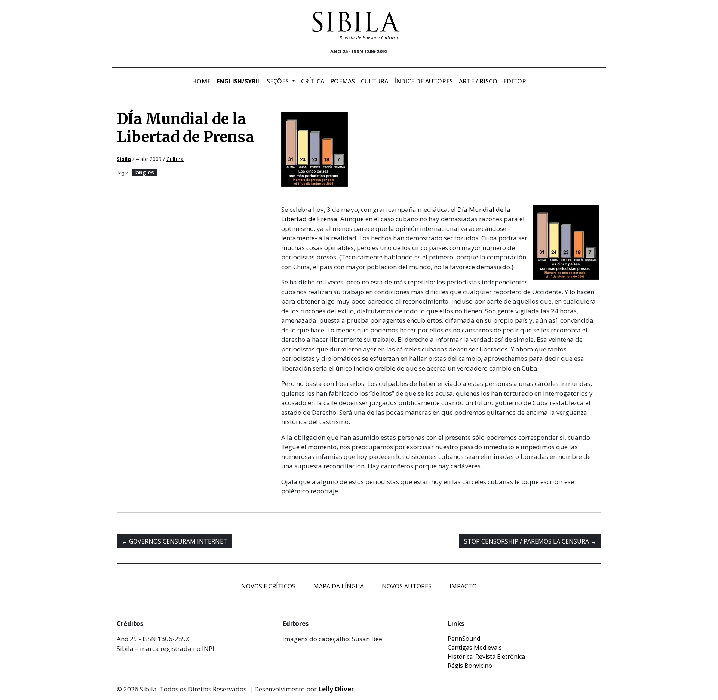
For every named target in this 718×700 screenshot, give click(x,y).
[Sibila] (356, 25)
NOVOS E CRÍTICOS (268, 586)
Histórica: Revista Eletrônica (486, 656)
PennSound (464, 638)
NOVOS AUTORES (407, 586)
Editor (514, 81)
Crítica (312, 81)
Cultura (374, 81)
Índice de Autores (423, 81)
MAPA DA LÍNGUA (338, 586)
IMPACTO (463, 586)
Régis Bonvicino (470, 665)
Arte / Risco (478, 81)
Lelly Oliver (336, 689)
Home (201, 81)
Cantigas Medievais (475, 647)
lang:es (144, 172)
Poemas (342, 81)
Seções (278, 81)
